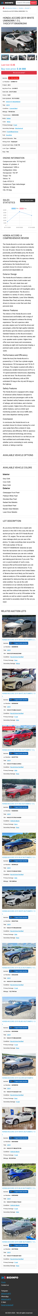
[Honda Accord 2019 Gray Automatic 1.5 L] (19, 1228)
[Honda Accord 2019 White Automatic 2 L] (19, 626)
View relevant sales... (27, 200)
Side (17, 720)
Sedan (9, 118)
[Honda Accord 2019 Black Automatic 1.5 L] (19, 1008)
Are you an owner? (19, 73)
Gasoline (9, 135)
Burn (16, 824)
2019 (8, 105)
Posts (3, 1282)
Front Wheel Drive (12, 131)
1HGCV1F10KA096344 (13, 101)
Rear (16, 660)
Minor (18, 663)
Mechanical (19, 128)
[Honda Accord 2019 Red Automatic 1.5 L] (19, 790)
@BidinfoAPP (6, 1294)
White (8, 122)
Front (15, 125)
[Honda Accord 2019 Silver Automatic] (19, 1064)
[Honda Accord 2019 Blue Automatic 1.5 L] (19, 844)
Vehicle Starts (14, 821)
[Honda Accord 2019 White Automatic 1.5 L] (19, 680)
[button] (35, 28)
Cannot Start (13, 108)
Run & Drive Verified (16, 657)
